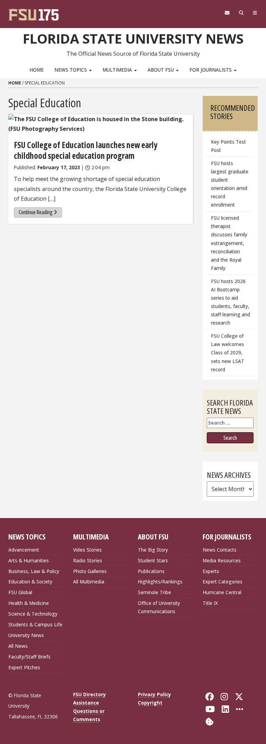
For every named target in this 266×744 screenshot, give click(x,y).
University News (26, 635)
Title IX (210, 603)
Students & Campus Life (35, 624)
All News (18, 646)
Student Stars (153, 560)
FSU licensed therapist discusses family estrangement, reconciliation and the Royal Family (229, 243)
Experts (211, 571)
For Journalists (211, 69)
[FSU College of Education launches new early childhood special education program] (100, 124)
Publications (151, 571)
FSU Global (20, 592)
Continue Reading (36, 212)
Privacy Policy (154, 694)
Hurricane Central (222, 592)
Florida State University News (133, 38)
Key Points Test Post (228, 145)
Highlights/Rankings (160, 581)
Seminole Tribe (154, 592)
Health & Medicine (28, 603)
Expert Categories (222, 581)
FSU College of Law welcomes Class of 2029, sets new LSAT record (227, 353)
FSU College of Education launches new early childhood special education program (86, 150)
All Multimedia (88, 581)
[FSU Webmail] (227, 13)
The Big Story (153, 549)
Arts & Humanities (28, 560)
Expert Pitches (24, 667)
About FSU (161, 69)
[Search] (241, 13)
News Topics (71, 69)
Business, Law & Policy (33, 571)
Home (36, 69)
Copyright (150, 702)
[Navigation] (255, 13)
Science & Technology (32, 613)
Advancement (23, 549)
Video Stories (87, 549)
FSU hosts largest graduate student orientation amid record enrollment (229, 184)
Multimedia (118, 69)
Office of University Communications (159, 607)
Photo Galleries (90, 571)
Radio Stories (87, 560)
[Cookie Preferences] (209, 721)
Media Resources (222, 560)
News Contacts (220, 549)
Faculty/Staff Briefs (29, 656)
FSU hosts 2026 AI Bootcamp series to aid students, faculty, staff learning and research (230, 302)
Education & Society (30, 581)
